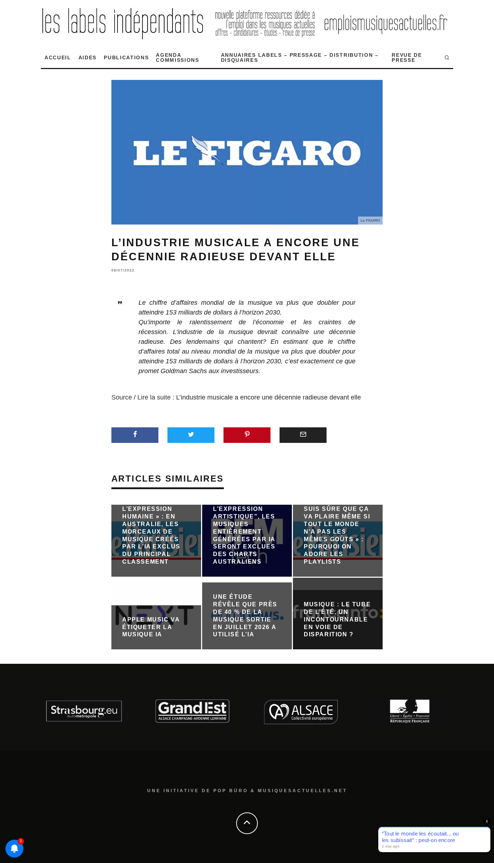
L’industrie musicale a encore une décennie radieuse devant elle (268, 397)
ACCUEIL (57, 57)
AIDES (87, 57)
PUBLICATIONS (126, 57)
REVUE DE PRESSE (407, 57)
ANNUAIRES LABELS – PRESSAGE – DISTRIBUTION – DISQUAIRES (300, 57)
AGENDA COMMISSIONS (177, 57)
